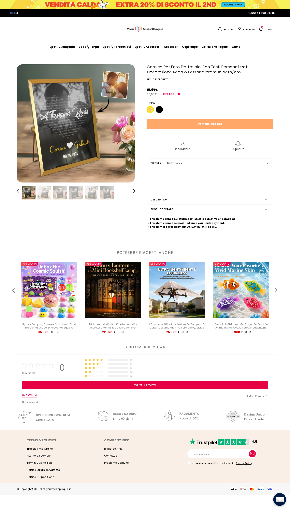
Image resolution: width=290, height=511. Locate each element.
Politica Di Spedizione (40, 477)
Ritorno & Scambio (39, 456)
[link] (147, 46)
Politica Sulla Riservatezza (43, 470)
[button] (225, 29)
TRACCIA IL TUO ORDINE (261, 13)
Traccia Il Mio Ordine (40, 449)
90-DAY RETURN (197, 226)
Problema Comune (116, 463)
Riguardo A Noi (113, 449)
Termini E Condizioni (39, 463)
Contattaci (111, 456)
